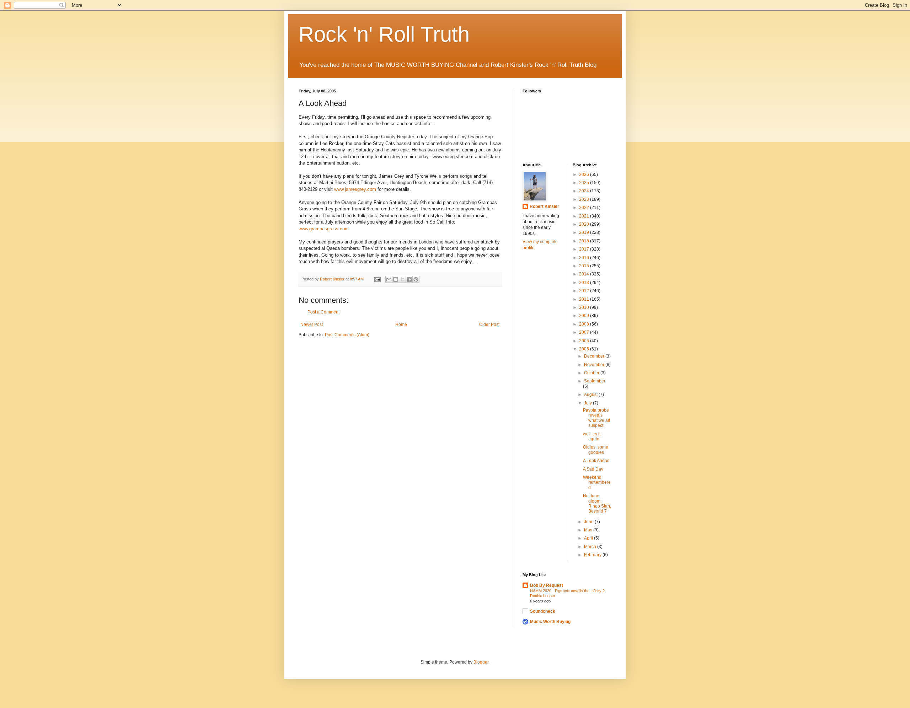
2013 (584, 282)
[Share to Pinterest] (415, 279)
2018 (584, 240)
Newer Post (311, 324)
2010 (584, 307)
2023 (584, 199)
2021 (584, 216)
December (594, 356)
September (594, 381)
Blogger (480, 662)
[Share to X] (402, 279)
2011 (584, 299)
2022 (584, 207)
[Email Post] (377, 279)
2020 (584, 224)
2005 (584, 349)
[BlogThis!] (395, 279)
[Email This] (388, 279)
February (593, 554)
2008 (584, 324)
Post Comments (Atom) (347, 334)
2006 (584, 340)
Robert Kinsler (544, 206)
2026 (584, 174)
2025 (584, 182)
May (588, 529)
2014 (584, 274)
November (594, 364)
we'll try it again (591, 436)
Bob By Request (546, 585)
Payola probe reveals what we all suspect (596, 418)
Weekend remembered (597, 482)
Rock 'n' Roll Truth (384, 34)
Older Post (489, 324)
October (592, 372)
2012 (584, 290)
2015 (584, 265)
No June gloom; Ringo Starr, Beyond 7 (597, 503)
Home (401, 324)
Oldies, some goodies (595, 450)
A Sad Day (593, 469)
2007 (584, 332)
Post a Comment (323, 312)
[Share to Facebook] (409, 279)
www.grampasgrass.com (324, 228)
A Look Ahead (596, 460)
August (591, 394)
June (589, 521)
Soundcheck (542, 611)
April (589, 538)
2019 (584, 232)
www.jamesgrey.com (355, 189)
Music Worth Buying (550, 621)
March (590, 546)
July (588, 403)
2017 (584, 249)
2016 (584, 257)
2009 (584, 315)
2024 (584, 190)
